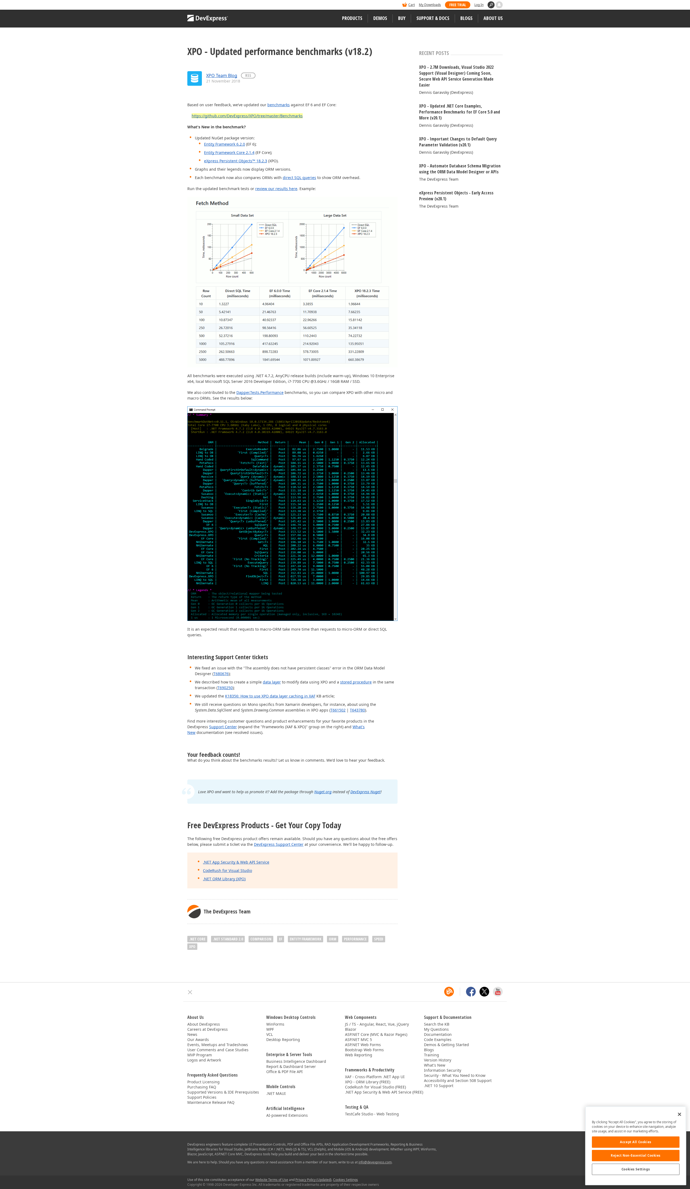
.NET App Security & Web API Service (236, 862)
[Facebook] (471, 991)
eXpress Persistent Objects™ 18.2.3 (235, 160)
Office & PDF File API (284, 1071)
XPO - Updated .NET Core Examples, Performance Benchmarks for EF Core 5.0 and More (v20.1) (459, 112)
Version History (437, 1060)
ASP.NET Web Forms (363, 1044)
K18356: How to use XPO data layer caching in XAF (270, 696)
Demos (380, 18)
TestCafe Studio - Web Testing (372, 1113)
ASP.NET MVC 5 (358, 1039)
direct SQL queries (299, 177)
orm (332, 938)
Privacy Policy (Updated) (313, 1179)
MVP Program (199, 1054)
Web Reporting (358, 1054)
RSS (248, 75)
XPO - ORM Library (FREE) (367, 1081)
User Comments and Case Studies (218, 1049)
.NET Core (197, 938)
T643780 (357, 710)
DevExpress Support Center (278, 844)
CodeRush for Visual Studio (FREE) (375, 1087)
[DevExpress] (203, 5)
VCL (269, 1034)
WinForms (275, 1024)
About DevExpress (203, 1024)
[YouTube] (498, 991)
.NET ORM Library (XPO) (224, 878)
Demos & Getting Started (446, 1044)
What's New (434, 1065)
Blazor (350, 1029)
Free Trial (457, 4)
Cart (411, 4)
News (192, 1034)
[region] (635, 1145)
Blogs (466, 18)
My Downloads (430, 4)
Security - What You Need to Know (454, 1075)
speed (378, 938)
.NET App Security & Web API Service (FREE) (384, 1092)
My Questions (436, 1029)
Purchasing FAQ (201, 1087)
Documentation (438, 1034)
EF (280, 938)
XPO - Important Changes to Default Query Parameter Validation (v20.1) (458, 142)
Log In (479, 4)
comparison (260, 938)
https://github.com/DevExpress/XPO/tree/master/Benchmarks (247, 115)
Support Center (223, 726)
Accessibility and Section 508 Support (458, 1080)
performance (355, 938)
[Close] (679, 1114)
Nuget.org (323, 791)
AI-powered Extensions (287, 1115)
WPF (270, 1029)
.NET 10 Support (438, 1085)
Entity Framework (305, 938)
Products (352, 18)
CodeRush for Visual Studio (227, 870)
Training (431, 1054)
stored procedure (356, 682)
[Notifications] (499, 4)
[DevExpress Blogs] (449, 991)
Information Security (442, 1070)
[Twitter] (484, 991)
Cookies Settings (636, 1169)
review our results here (276, 188)
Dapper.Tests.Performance (260, 392)
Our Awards (198, 1039)
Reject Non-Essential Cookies (636, 1155)
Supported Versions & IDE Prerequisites (223, 1092)
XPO (192, 946)
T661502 (338, 710)
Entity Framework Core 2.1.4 (229, 152)
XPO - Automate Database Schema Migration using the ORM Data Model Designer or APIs (460, 169)
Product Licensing (203, 1081)
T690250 (225, 687)
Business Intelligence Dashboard (296, 1061)
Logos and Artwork (204, 1060)
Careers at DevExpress (207, 1029)
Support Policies (201, 1097)
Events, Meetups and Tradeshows (217, 1044)
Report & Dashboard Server (291, 1066)
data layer (272, 682)
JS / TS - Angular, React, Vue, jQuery (377, 1024)
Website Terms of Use (271, 1179)
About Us (493, 18)
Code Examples (437, 1039)
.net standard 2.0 (228, 938)
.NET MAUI (276, 1093)
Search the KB (436, 1024)
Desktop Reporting (283, 1039)
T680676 (221, 673)
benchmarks (278, 104)
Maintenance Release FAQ (210, 1102)
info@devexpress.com (375, 1162)
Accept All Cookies (635, 1142)
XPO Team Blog (221, 75)
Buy (401, 18)
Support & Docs (432, 18)
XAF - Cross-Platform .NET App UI (375, 1076)
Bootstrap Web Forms (364, 1049)
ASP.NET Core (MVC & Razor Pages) (376, 1034)
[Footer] (190, 992)
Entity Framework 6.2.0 (224, 144)
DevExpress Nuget (365, 791)
